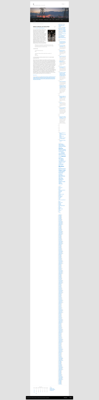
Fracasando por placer (61, 194)
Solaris (61, 177)
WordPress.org (52, 390)
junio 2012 (60, 353)
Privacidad (34, 21)
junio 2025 (60, 226)
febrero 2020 (60, 278)
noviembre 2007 (60, 367)
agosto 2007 (60, 370)
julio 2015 (60, 323)
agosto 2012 (60, 352)
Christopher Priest (63, 150)
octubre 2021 (60, 262)
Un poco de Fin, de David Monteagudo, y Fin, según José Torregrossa (63, 117)
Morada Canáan (52, 78)
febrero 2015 (60, 327)
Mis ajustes (65, 397)
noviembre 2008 (60, 358)
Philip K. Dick (62, 170)
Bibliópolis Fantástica (62, 149)
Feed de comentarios (52, 389)
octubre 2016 (60, 311)
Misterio (60, 201)
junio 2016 (60, 314)
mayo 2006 (60, 382)
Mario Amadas (60, 24)
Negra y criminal (61, 202)
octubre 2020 (60, 272)
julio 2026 (60, 215)
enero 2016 (60, 318)
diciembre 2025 (60, 221)
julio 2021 (60, 264)
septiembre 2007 (61, 369)
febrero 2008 (60, 365)
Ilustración (60, 197)
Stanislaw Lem (61, 179)
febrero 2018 (60, 298)
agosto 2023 (60, 244)
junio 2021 (60, 265)
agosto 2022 (60, 254)
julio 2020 (60, 274)
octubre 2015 (60, 321)
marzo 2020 (60, 277)
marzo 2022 (60, 258)
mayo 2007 (60, 372)
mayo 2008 (60, 362)
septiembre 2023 (61, 243)
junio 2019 (60, 285)
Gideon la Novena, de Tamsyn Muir (41, 26)
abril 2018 (60, 296)
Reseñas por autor (46, 19)
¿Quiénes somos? (57, 19)
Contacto (62, 19)
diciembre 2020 (60, 270)
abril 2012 (60, 355)
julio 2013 (60, 343)
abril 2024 (60, 237)
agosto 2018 (60, 293)
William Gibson (61, 183)
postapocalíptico (62, 171)
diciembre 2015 (60, 319)
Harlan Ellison (60, 157)
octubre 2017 (60, 301)
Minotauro (61, 166)
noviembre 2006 (60, 377)
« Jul (36, 393)
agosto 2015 (60, 322)
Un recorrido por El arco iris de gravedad (62, 25)
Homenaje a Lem (61, 195)
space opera (61, 178)
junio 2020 (60, 275)
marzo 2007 (60, 374)
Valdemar (60, 182)
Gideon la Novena (42, 77)
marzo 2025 (60, 228)
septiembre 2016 (61, 312)
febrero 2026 (60, 219)
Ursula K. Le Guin (62, 181)
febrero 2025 (60, 229)
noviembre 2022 (60, 251)
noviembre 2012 (60, 349)
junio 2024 (60, 236)
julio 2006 (60, 380)
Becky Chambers (46, 76)
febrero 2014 (60, 337)
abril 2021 (60, 267)
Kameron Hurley (48, 77)
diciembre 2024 (60, 231)
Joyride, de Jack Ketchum (63, 81)
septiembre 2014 (61, 331)
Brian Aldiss (60, 150)
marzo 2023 (60, 248)
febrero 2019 (60, 288)
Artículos (37, 19)
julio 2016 (60, 313)
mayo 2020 (60, 276)
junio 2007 (60, 371)
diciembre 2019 (60, 280)
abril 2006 (60, 383)
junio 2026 (60, 216)
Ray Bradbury (61, 174)
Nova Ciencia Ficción (62, 168)
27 (40, 391)
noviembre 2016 (60, 310)
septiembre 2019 (61, 282)
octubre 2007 (60, 368)
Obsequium (61, 102)
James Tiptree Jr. (61, 161)
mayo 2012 (60, 354)
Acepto (70, 397)
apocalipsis (64, 146)
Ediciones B (60, 154)
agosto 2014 (60, 332)
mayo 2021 (60, 266)
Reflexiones (60, 207)
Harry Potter (45, 77)
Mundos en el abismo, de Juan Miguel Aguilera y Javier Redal (63, 97)
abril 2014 (60, 335)
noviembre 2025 (60, 222)
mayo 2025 (60, 227)
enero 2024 (60, 240)
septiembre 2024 (61, 233)
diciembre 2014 (60, 329)
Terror (59, 209)
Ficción (59, 193)
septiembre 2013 (61, 341)
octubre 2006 (60, 378)
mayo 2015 (60, 325)
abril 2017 (60, 306)
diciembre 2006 (60, 376)
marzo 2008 (60, 364)
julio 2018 (60, 294)
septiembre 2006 (61, 379)
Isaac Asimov (61, 158)
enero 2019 (60, 289)
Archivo (50, 19)
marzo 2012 (60, 356)
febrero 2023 (60, 249)
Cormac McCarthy (61, 151)
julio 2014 (60, 333)
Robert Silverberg (62, 176)
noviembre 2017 (60, 300)
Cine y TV (60, 188)
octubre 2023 (60, 242)
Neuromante (60, 167)
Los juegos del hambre (47, 78)
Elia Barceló (63, 154)
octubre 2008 (60, 359)
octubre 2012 (60, 350)
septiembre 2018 (61, 292)
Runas (60, 177)
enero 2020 (60, 279)
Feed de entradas (52, 388)
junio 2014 (60, 334)
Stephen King (60, 180)
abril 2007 (60, 373)
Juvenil (59, 198)
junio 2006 (60, 381)
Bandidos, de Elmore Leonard (62, 37)
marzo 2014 (60, 336)
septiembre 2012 (61, 351)
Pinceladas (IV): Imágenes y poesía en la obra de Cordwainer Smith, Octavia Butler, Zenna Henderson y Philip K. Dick (63, 74)
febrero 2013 (60, 347)
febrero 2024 (60, 239)
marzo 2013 (60, 346)
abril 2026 (60, 218)
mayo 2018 (60, 295)
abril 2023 (60, 247)
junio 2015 (60, 324)
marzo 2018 (60, 297)
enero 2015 (60, 328)
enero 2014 (60, 338)
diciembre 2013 (60, 339)
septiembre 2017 (61, 302)
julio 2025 (60, 225)
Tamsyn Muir (34, 79)
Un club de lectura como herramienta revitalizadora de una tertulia (63, 42)
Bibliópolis (61, 148)
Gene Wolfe (60, 156)
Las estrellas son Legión (42, 78)
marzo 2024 (60, 238)
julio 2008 (60, 361)
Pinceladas (60, 204)
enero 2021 (60, 269)
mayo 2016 (60, 315)
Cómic (59, 189)
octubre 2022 (60, 252)
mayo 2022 (60, 256)
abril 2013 (60, 345)
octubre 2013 (60, 340)
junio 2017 (60, 304)
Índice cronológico (41, 19)
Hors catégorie (60, 196)
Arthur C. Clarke (60, 147)
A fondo (60, 186)
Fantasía (37, 76)
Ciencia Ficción (60, 187)
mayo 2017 (60, 305)
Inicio (33, 19)
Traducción (60, 210)
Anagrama (60, 146)
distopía (63, 153)
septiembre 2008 (61, 360)
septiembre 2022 (61, 253)
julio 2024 (60, 235)
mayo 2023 (60, 246)
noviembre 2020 (60, 271)
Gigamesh (63, 156)
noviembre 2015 (60, 320)
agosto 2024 (60, 234)
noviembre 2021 (60, 261)
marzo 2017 (60, 307)
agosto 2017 (60, 303)
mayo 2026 (60, 217)
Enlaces (53, 19)
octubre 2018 (60, 291)
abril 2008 (60, 363)
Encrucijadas (60, 191)
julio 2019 (60, 284)
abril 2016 (60, 316)
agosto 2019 (60, 283)
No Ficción (60, 203)
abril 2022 (60, 257)
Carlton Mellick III (50, 76)
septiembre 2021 (61, 263)
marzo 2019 (60, 287)
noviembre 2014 (60, 330)
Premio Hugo (61, 172)
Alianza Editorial (61, 145)
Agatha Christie (42, 76)
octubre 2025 (60, 223)
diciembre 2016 (60, 309)
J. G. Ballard (61, 160)
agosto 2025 (60, 224)
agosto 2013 (60, 342)
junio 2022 (60, 255)
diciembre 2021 (60, 260)
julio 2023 (60, 245)
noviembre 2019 (60, 281)
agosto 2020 (60, 273)
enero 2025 (60, 230)
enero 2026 (60, 220)
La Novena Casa (37, 78)
